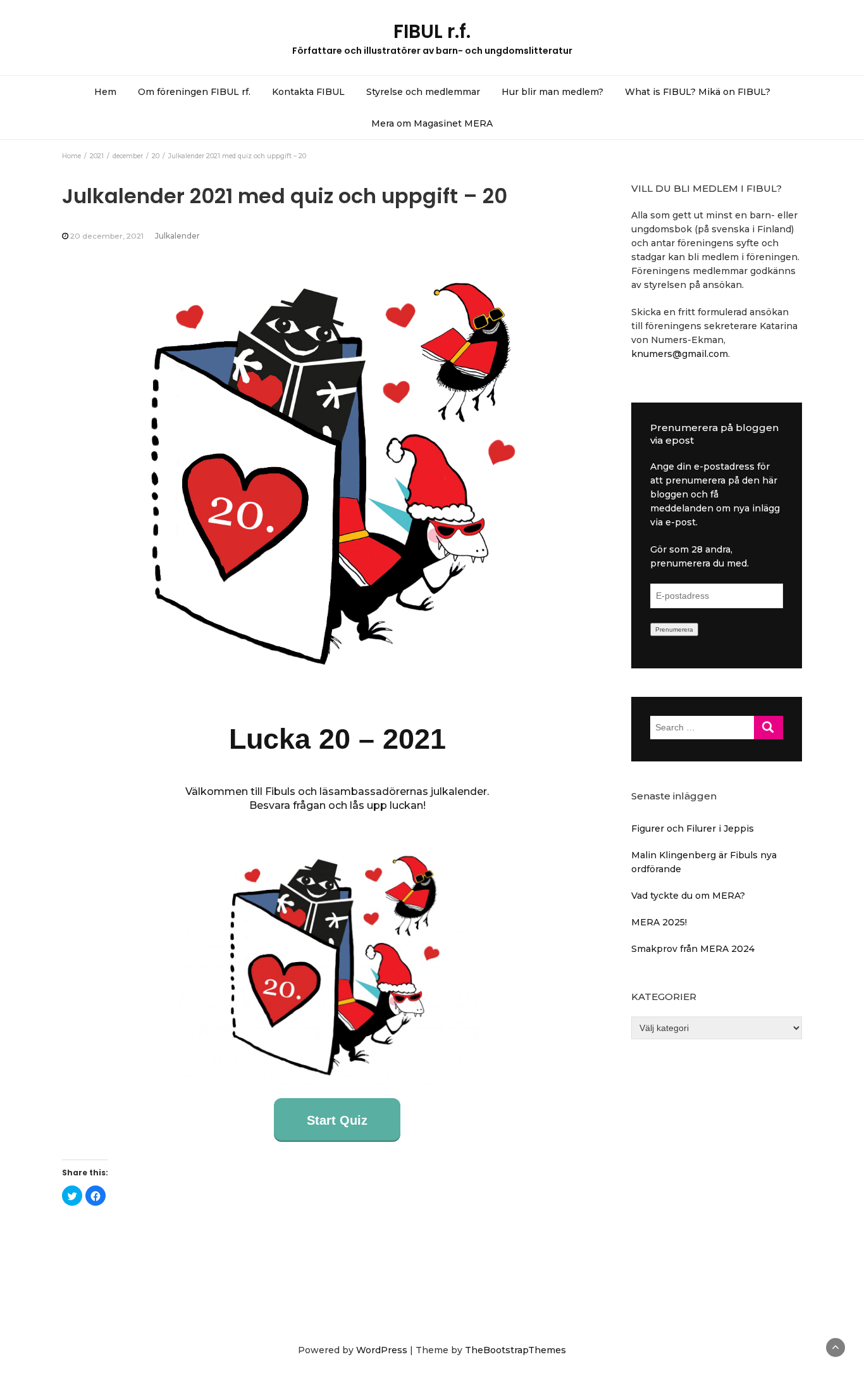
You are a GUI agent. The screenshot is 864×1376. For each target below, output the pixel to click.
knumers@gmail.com (679, 354)
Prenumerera (674, 629)
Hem (105, 91)
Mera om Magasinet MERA (432, 123)
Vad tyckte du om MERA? (688, 895)
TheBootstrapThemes (515, 1350)
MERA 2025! (659, 922)
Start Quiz (337, 1120)
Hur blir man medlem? (552, 91)
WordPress (381, 1350)
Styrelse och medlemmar (423, 91)
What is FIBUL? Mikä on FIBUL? (697, 91)
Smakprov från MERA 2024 (693, 948)
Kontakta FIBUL (308, 91)
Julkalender (177, 236)
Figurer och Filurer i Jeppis (692, 828)
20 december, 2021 (107, 236)
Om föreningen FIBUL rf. (194, 91)
